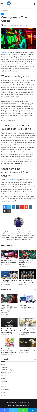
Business (5, 367)
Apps (3, 364)
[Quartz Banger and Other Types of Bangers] (27, 274)
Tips (3, 392)
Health (4, 378)
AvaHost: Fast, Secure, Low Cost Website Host (27, 350)
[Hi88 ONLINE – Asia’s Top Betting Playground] (9, 274)
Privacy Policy (11, 405)
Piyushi (5, 25)
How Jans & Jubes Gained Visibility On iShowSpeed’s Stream (8, 351)
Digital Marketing (7, 370)
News (4, 384)
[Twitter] (9, 207)
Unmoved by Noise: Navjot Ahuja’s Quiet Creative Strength (8, 331)
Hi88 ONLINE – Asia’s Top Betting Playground (9, 281)
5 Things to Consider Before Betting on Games (26, 262)
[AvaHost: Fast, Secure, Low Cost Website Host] (27, 342)
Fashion (4, 375)
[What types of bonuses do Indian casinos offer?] (9, 254)
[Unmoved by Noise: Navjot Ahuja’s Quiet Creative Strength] (9, 322)
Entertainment (6, 372)
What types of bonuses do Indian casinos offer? (9, 261)
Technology (5, 389)
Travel (4, 395)
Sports (4, 387)
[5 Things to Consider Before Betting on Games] (27, 254)
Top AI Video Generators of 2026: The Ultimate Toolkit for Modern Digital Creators (9, 309)
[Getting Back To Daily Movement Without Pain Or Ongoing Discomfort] (27, 322)
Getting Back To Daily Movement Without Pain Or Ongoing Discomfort (27, 331)
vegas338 (10, 180)
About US (19, 405)
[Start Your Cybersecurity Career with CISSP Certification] (27, 298)
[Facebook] (5, 207)
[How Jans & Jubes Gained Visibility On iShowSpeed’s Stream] (9, 342)
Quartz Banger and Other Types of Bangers (27, 281)
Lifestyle (4, 381)
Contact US (26, 405)
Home (4, 10)
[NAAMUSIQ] (8, 4)
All (7, 10)
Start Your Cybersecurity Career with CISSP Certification (27, 307)
